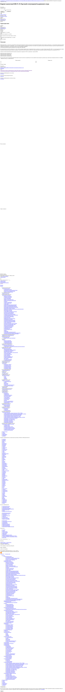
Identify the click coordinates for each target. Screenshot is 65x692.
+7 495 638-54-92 (8, 542)
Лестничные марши (7, 353)
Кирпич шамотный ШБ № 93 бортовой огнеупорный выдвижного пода (12, 67)
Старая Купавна (4, 491)
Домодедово (4, 450)
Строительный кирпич (8, 343)
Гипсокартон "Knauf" (7, 367)
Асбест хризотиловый (9, 569)
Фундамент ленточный (8, 359)
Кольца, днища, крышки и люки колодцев (11, 352)
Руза (3, 487)
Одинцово (4, 477)
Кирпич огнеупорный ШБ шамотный (23, 0)
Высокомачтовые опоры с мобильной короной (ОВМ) (13, 414)
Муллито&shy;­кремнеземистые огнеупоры (11, 307)
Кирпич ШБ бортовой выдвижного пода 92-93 (36, 0)
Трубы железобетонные (8, 357)
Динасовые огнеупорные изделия (9, 314)
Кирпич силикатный (7, 340)
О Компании (4, 435)
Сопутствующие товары (8, 329)
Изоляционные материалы (10, 679)
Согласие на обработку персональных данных (9, 536)
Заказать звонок (3, 281)
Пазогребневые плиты (6, 361)
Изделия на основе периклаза (9, 312)
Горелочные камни (7, 317)
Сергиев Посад (4, 488)
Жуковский (4, 454)
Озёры (3, 478)
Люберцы (3, 473)
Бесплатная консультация (4, 282)
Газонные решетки (7, 410)
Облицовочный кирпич (8, 341)
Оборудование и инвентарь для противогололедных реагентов (14, 346)
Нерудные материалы (5, 375)
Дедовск (3, 446)
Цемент (5, 382)
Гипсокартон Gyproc (7, 365)
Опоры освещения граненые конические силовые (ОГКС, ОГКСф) (15, 413)
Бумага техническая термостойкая (9, 321)
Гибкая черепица (7, 406)
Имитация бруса (7, 402)
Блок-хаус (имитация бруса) (8, 401)
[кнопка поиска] (9, 539)
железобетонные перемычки (8, 350)
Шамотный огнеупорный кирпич (9, 318)
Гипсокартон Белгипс (7, 366)
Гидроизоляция (4, 390)
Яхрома (3, 503)
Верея (3, 441)
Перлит (5, 330)
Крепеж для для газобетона (10, 559)
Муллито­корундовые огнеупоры (9, 308)
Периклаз (5, 301)
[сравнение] (0, 284)
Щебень (7, 634)
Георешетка (6, 408)
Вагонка (5, 400)
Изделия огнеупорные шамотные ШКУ (10, 323)
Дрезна (3, 451)
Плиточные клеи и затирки (8, 385)
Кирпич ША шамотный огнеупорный (10, 304)
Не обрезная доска (7, 398)
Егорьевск (4, 452)
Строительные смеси (7, 381)
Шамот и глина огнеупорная (8, 299)
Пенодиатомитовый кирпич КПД (9, 320)
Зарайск (3, 455)
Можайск (3, 474)
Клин (3, 460)
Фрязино (3, 493)
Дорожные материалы (7, 658)
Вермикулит (6, 331)
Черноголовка (4, 496)
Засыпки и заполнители (8, 302)
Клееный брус (6, 393)
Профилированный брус (8, 395)
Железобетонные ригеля (8, 351)
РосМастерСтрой (3, 19)
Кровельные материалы (6, 404)
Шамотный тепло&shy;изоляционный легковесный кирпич (15, 575)
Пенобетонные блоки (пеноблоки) (11, 602)
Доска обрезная (6, 397)
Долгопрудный (4, 449)
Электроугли (4, 501)
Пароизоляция (4, 387)
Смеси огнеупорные (9, 564)
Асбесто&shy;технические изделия (11, 598)
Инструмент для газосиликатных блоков (10, 290)
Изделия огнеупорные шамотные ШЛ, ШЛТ (11, 333)
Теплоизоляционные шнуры (10, 592)
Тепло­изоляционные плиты (8, 315)
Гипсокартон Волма (9, 627)
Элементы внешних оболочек (9, 429)
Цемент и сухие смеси (6, 380)
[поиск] (0, 279)
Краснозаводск (4, 465)
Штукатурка (6, 383)
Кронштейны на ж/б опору (8, 422)
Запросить (2, 76)
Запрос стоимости (3, 14)
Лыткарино (4, 472)
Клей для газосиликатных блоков (9, 291)
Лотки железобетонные (8, 354)
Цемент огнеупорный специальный (10, 300)
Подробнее (2, 68)
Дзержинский (4, 447)
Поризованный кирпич (8, 342)
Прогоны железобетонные (8, 356)
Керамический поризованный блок (8, 335)
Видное (3, 442)
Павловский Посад (5, 480)
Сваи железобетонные (7, 360)
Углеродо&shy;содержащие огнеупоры (10, 311)
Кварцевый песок (7, 328)
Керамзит (7, 635)
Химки (3, 494)
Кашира (3, 458)
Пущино (3, 484)
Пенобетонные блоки (5, 337)
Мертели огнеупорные (8, 296)
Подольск (3, 481)
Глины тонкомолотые (7, 322)
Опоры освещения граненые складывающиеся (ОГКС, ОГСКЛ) (14, 417)
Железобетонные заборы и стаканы (12, 611)
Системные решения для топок (9, 427)
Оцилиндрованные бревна (10, 654)
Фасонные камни (7, 425)
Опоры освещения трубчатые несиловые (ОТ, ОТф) (12, 415)
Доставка (3, 433)
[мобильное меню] (0, 278)
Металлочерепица (7, 405)
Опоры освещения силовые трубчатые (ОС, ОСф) (12, 416)
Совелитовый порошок (8, 327)
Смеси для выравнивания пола (11, 640)
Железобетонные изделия (6, 348)
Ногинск (3, 476)
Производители (4, 431)
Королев (3, 462)
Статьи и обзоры (5, 532)
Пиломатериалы (5, 392)
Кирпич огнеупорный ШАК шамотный (10, 306)
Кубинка (3, 467)
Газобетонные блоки (5, 293)
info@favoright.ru (5, 276)
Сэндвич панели (5, 373)
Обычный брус (6, 394)
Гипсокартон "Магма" (7, 364)
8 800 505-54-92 (2, 277)
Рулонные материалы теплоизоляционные (13, 581)
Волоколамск (4, 443)
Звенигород (4, 456)
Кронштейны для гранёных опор (9, 419)
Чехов (3, 497)
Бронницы (4, 440)
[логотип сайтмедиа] (1, 553)
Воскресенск (4, 444)
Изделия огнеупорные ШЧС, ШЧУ (10, 324)
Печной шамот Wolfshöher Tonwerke (8, 424)
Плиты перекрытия (9, 617)
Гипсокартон (4, 363)
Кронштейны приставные (8, 420)
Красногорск (4, 464)
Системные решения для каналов (9, 428)
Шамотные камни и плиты (8, 426)
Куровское (4, 468)
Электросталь (4, 500)
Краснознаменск (5, 466)
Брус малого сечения (9, 648)
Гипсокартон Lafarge (7, 368)
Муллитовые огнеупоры (8, 309)
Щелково (3, 498)
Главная (1, 0)
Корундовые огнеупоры (8, 310)
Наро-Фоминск (4, 475)
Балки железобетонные (8, 349)
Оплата (3, 530)
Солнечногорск (4, 490)
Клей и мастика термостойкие (9, 316)
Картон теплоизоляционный (8, 325)
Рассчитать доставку (3, 16)
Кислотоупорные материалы (8, 313)
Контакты (3, 685)
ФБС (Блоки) (6, 358)
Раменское (4, 485)
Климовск (4, 459)
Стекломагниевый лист (6, 370)
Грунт (5, 376)
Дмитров (3, 448)
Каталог (1, 283)
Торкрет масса (8, 570)
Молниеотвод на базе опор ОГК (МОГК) (10, 418)
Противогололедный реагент (7, 344)
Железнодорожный (5, 453)
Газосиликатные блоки (6, 288)
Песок (5, 377)
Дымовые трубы (8, 674)
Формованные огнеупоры (8, 319)
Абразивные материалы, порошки (11, 587)
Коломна (3, 461)
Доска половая (6, 399)
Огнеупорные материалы (12, 0)
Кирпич (3, 339)
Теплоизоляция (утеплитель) (7, 389)
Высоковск (4, 445)
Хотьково (3, 495)
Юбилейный (4, 502)
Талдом (3, 492)
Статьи (3, 432)
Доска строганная (7, 396)
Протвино (4, 482)
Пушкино (3, 483)
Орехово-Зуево (4, 479)
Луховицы (4, 471)
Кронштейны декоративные (8, 421)
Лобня (3, 469)
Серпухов (3, 489)
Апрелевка (4, 439)
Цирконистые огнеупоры (10, 593)
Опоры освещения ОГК (6, 412)
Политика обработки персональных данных (9, 535)
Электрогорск (4, 499)
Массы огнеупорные (7, 298)
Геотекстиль (6, 409)
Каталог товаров (5, 0)
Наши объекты (4, 434)
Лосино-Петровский (5, 470)
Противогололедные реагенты (9, 345)
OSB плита (4, 372)
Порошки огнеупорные (10, 563)
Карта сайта (4, 537)
